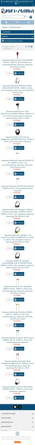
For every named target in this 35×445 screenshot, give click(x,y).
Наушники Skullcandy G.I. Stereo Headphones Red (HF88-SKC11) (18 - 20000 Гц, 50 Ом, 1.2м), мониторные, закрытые (17, 139)
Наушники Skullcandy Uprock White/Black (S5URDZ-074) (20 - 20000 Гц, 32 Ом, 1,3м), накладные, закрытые (17, 389)
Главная (4, 27)
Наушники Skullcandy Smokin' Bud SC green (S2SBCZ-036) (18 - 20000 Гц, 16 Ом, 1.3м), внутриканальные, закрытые (17, 340)
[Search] (24, 16)
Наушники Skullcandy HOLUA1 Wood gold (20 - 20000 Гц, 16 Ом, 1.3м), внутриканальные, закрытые (17, 188)
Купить (21, 73)
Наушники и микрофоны (16, 27)
